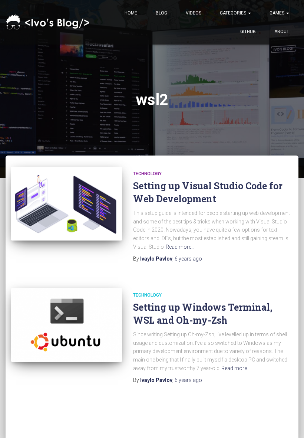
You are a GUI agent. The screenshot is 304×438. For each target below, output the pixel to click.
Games (277, 13)
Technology (147, 173)
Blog (161, 13)
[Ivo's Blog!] (49, 22)
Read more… (180, 247)
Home (131, 13)
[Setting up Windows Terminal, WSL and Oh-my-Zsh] (66, 325)
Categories (233, 13)
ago (188, 259)
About (281, 31)
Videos (193, 13)
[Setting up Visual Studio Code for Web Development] (66, 204)
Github (248, 31)
